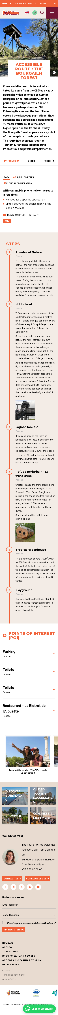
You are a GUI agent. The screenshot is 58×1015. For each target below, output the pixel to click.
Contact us (11, 878)
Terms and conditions (13, 974)
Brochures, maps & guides (18, 956)
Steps (31, 160)
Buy (4, 3)
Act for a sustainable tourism (21, 960)
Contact (6, 970)
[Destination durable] (34, 12)
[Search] (42, 12)
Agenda (7, 947)
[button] (4, 161)
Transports (10, 951)
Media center (10, 964)
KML (7, 221)
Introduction (11, 160)
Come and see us (36, 878)
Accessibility (9, 978)
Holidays (7, 943)
